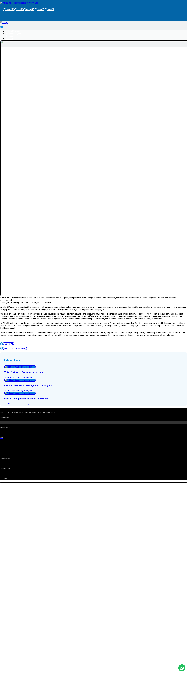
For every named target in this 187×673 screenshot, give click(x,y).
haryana (29, 377)
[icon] (1, 343)
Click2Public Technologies (15, 348)
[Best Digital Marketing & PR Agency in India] (19, 3)
